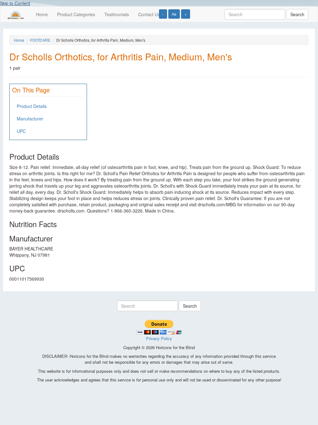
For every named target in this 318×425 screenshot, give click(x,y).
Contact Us (149, 14)
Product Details (32, 106)
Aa (174, 13)
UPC (21, 131)
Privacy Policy (159, 338)
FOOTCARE (40, 40)
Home (42, 14)
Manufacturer (30, 118)
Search (297, 14)
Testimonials (116, 14)
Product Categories (76, 14)
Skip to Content (15, 3)
